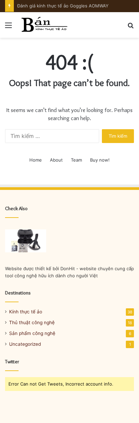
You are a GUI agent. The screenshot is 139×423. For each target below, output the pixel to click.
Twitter (12, 362)
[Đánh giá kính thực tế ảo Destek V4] (25, 241)
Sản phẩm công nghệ (32, 333)
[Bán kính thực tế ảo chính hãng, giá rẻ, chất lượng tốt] (44, 25)
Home (35, 160)
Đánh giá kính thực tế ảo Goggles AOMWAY (63, 5)
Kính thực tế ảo (25, 311)
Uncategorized (25, 344)
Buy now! (100, 160)
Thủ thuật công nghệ (32, 322)
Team (76, 160)
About (56, 160)
